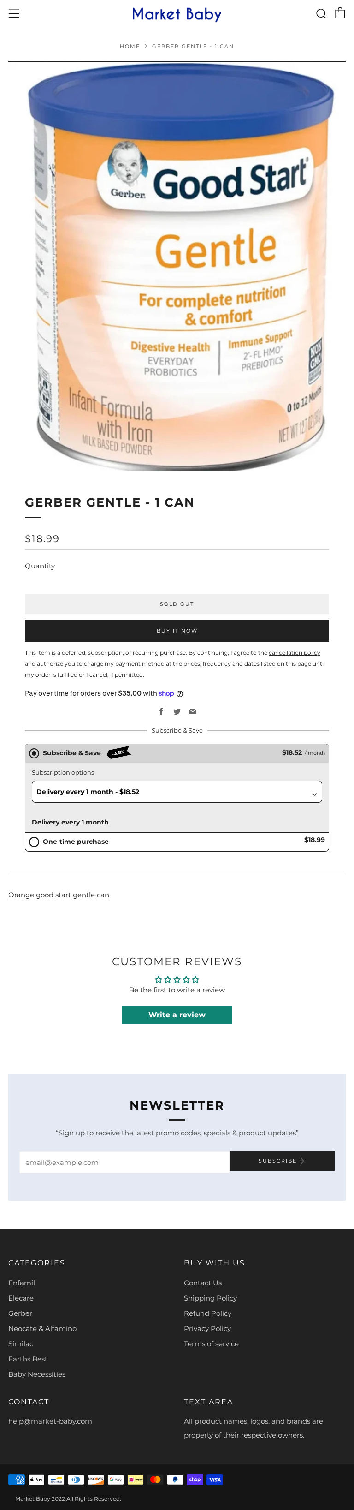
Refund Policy (207, 1313)
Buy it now (177, 630)
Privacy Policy (207, 1328)
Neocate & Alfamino (42, 1328)
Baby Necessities (36, 1374)
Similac (20, 1343)
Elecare (21, 1298)
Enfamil (21, 1282)
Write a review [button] (177, 1014)
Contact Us (203, 1282)
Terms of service (211, 1343)
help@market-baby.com (50, 1421)
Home (130, 46)
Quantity (40, 565)
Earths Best (27, 1359)
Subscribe (278, 1161)
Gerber (20, 1313)
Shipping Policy (210, 1298)
